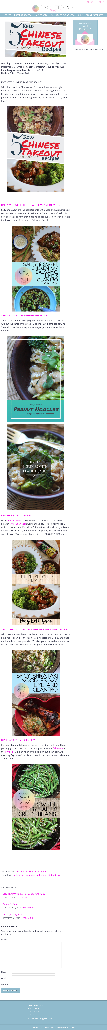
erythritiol (10, 751)
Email (4, 978)
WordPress (70, 1027)
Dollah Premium (50, 1027)
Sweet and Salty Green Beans (19, 740)
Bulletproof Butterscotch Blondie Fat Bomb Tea (37, 874)
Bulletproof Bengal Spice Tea (31, 871)
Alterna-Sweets (15, 520)
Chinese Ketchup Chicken (16, 515)
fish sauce (58, 748)
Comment (5, 939)
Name (4, 972)
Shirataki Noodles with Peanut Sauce (24, 315)
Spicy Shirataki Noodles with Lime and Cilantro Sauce (34, 629)
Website (4, 984)
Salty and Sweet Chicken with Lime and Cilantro (30, 205)
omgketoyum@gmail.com (41, 1018)
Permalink (22, 897)
